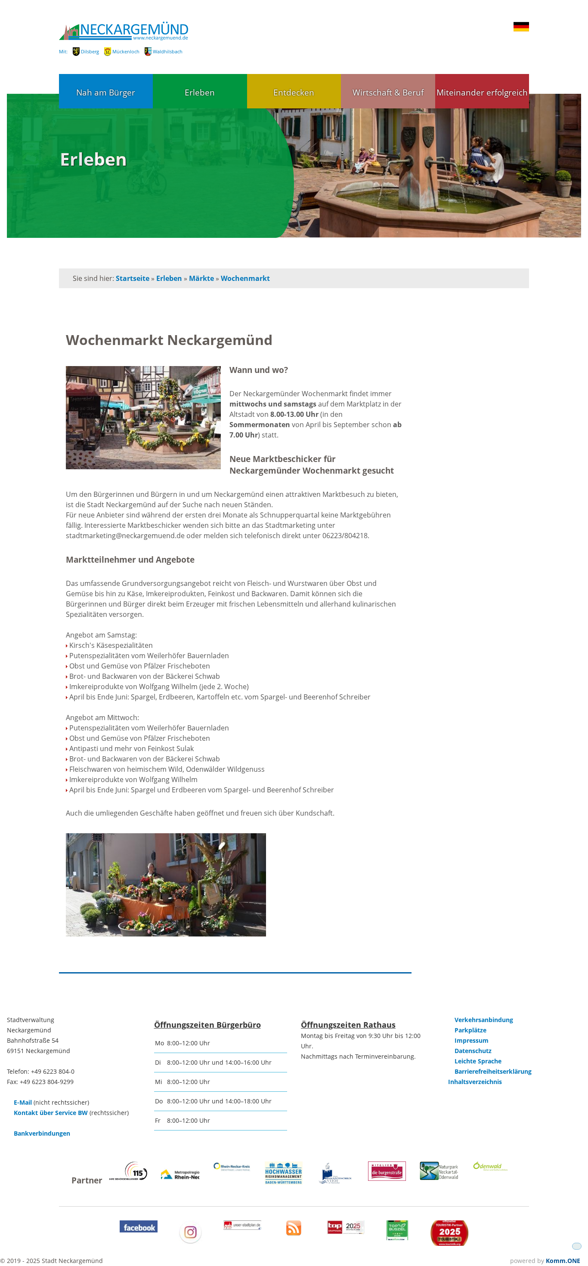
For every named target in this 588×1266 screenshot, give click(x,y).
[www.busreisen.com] (397, 1238)
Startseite (132, 278)
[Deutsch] (521, 29)
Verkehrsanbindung (484, 1020)
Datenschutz (473, 1051)
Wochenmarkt (245, 278)
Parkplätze (470, 1030)
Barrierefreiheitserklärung (493, 1071)
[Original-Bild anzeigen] (143, 418)
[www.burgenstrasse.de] (387, 1178)
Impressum (472, 1040)
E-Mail (23, 1102)
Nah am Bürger (105, 92)
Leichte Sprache (478, 1061)
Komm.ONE (563, 1261)
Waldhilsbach (168, 51)
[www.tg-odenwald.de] (491, 1168)
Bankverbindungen (42, 1133)
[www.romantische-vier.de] (335, 1182)
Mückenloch (125, 51)
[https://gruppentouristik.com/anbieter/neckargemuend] (346, 1232)
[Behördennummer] (128, 1178)
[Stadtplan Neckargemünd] (242, 1227)
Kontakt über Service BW (51, 1113)
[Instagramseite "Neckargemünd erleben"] (190, 1242)
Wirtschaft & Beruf (388, 92)
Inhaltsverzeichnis (475, 1082)
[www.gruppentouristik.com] (449, 1243)
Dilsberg (90, 51)
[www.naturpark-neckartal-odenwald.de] (439, 1178)
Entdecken (293, 92)
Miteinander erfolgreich (482, 92)
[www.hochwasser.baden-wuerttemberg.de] (284, 1182)
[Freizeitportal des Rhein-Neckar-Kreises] (232, 1170)
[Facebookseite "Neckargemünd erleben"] (139, 1230)
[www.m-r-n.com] (180, 1184)
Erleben (200, 92)
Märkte (201, 278)
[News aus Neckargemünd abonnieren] (293, 1233)
